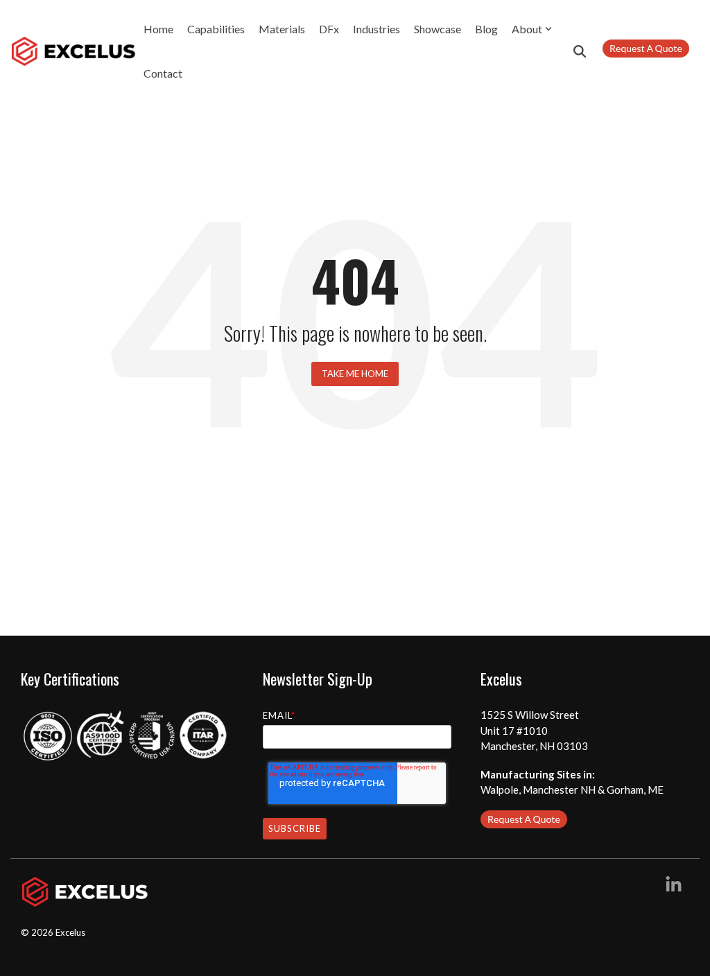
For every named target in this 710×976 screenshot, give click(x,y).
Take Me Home (355, 373)
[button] (673, 887)
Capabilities (216, 28)
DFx (329, 28)
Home (158, 28)
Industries (376, 28)
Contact (163, 73)
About (527, 28)
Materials (282, 28)
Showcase (437, 28)
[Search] (580, 51)
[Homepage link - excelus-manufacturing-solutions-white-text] (85, 899)
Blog (486, 28)
